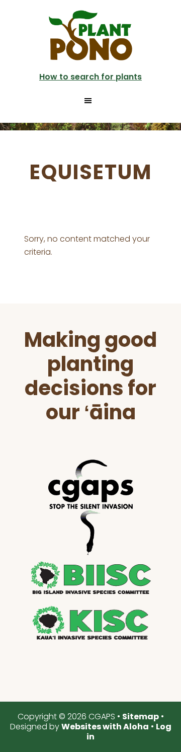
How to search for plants (90, 77)
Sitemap (140, 716)
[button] (90, 101)
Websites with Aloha (105, 726)
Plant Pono (90, 35)
